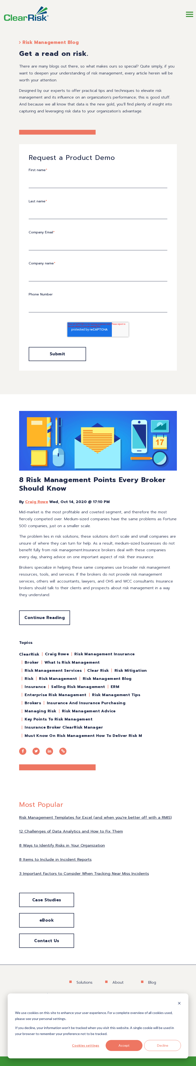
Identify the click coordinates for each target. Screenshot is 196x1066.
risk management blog (107, 679)
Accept (124, 1045)
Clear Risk (98, 670)
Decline (162, 1045)
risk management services (53, 670)
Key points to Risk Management (59, 719)
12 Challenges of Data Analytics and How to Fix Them (71, 831)
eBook (46, 920)
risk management (58, 679)
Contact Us (46, 941)
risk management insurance (104, 654)
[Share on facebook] (22, 751)
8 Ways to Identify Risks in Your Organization (62, 845)
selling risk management (78, 687)
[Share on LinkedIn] (49, 751)
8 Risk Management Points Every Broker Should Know (92, 484)
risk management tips (116, 695)
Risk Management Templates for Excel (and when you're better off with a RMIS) (95, 817)
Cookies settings (85, 1045)
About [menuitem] (118, 982)
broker (32, 662)
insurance (35, 687)
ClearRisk (29, 654)
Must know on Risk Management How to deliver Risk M (83, 736)
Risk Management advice (89, 711)
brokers (33, 703)
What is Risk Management (72, 662)
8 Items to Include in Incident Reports (55, 859)
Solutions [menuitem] (84, 982)
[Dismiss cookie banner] (179, 1004)
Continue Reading (44, 617)
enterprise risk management (55, 695)
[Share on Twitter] (36, 751)
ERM (115, 687)
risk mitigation (130, 670)
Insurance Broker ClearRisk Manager (64, 727)
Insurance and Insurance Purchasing (86, 703)
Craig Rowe (36, 502)
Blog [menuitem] (152, 982)
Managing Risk (40, 711)
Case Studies (46, 900)
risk (29, 679)
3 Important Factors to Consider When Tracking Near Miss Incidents (84, 874)
